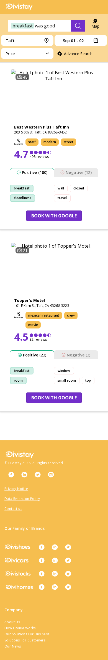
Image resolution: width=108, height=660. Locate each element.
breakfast (22, 188)
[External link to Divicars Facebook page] (41, 560)
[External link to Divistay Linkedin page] (24, 474)
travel (62, 198)
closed (78, 188)
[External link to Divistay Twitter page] (37, 474)
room (18, 380)
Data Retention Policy (22, 498)
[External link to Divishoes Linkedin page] (54, 547)
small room (67, 380)
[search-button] (78, 26)
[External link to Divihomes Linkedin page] (54, 587)
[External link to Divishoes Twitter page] (68, 547)
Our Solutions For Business (26, 634)
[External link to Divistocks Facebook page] (41, 573)
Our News (12, 646)
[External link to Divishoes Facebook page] (41, 547)
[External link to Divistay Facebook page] (11, 474)
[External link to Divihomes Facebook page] (41, 587)
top (88, 380)
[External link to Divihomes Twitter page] (68, 587)
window (64, 370)
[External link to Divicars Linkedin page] (54, 560)
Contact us (13, 508)
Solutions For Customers (24, 640)
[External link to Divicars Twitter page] (68, 560)
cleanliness (22, 198)
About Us (12, 622)
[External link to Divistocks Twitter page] (68, 573)
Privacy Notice (16, 488)
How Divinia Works (20, 628)
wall (61, 188)
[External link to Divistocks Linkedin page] (54, 573)
